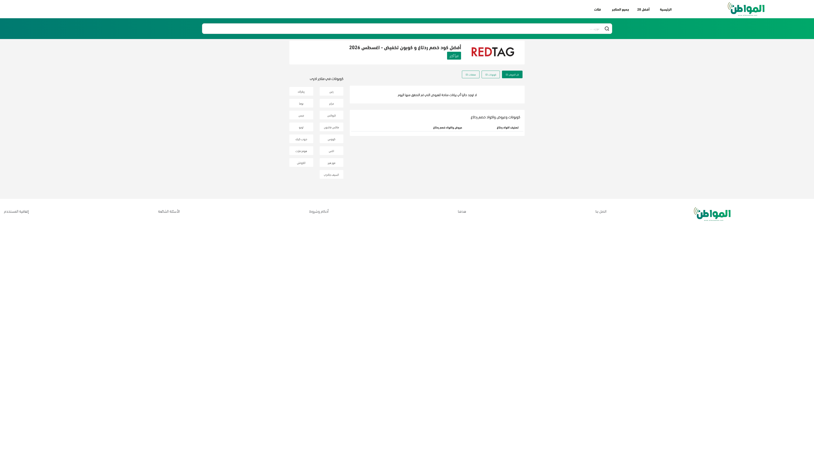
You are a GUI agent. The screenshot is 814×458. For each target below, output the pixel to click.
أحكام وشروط (319, 211)
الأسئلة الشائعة (169, 211)
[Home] (746, 9)
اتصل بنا (600, 211)
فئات (597, 9)
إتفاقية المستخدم (16, 211)
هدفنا (462, 211)
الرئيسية (666, 9)
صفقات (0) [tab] (471, 74)
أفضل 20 (643, 9)
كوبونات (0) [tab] (490, 74)
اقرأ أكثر (454, 55)
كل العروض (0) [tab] (512, 74)
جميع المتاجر (620, 9)
